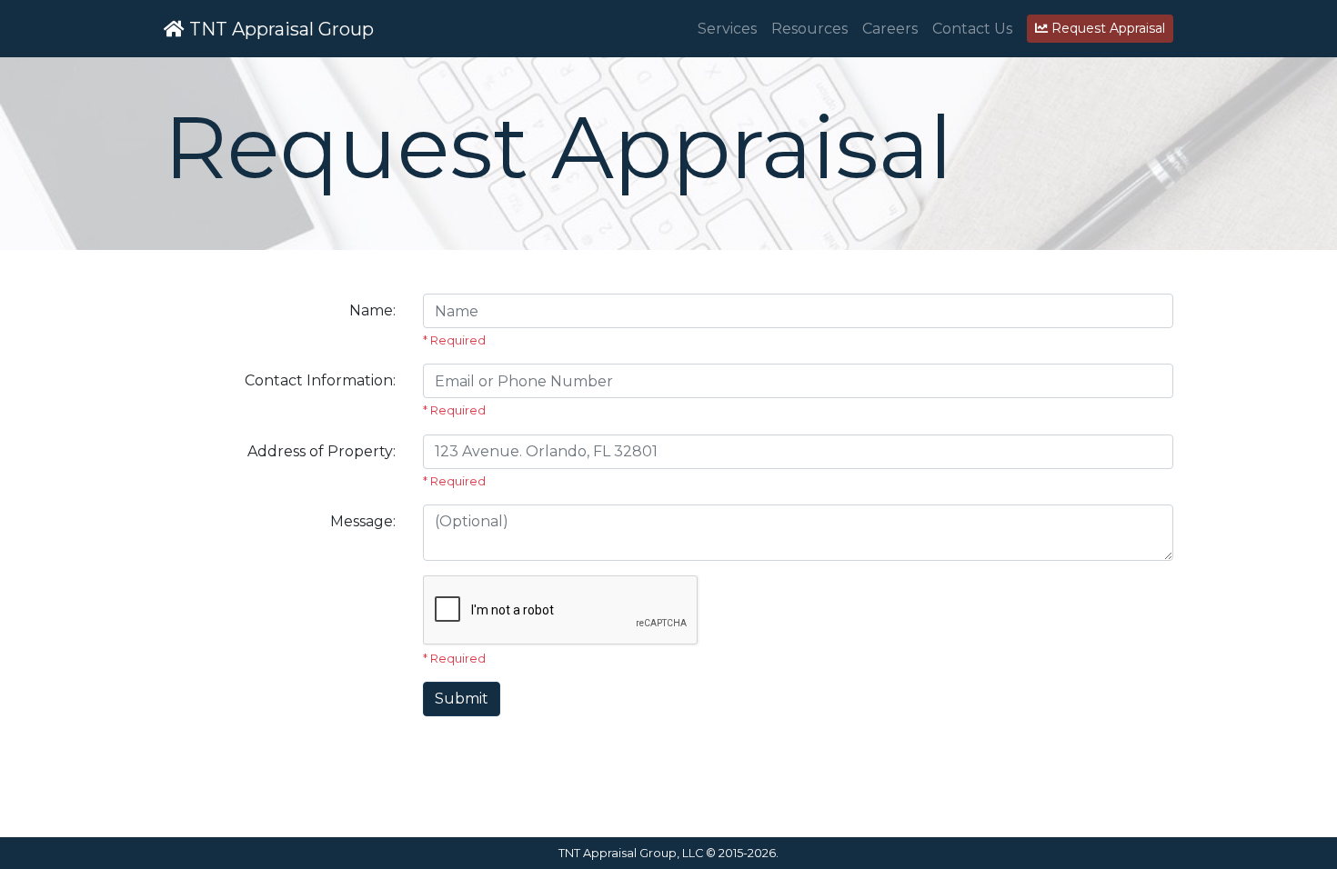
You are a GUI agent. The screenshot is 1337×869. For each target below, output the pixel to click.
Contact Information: (320, 380)
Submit (461, 698)
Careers (890, 28)
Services (727, 28)
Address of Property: (321, 451)
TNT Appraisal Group (279, 29)
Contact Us (972, 28)
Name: (372, 310)
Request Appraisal (1106, 28)
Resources (809, 28)
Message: (363, 521)
